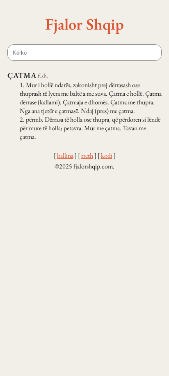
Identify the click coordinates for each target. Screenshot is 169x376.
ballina (65, 155)
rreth (87, 155)
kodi (106, 155)
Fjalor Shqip (84, 24)
